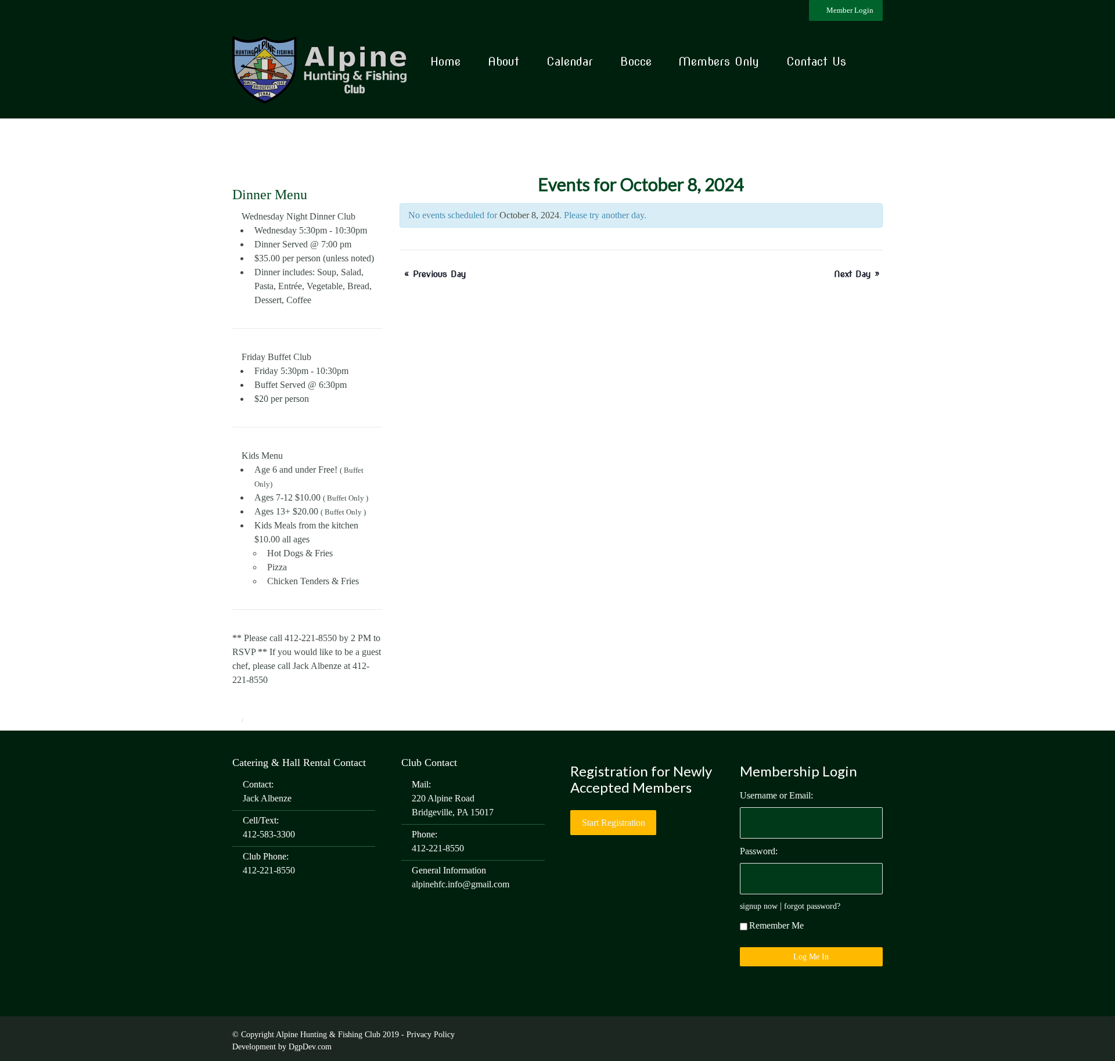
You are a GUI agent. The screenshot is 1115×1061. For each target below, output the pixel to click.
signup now (759, 906)
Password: (759, 851)
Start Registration (613, 823)
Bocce (636, 62)
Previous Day (435, 274)
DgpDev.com (310, 1046)
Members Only (718, 62)
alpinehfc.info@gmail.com (460, 884)
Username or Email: (776, 795)
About (503, 62)
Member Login (849, 10)
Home (445, 62)
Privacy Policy (431, 1034)
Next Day (857, 274)
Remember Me (776, 925)
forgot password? (812, 906)
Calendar (569, 62)
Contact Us (816, 62)
